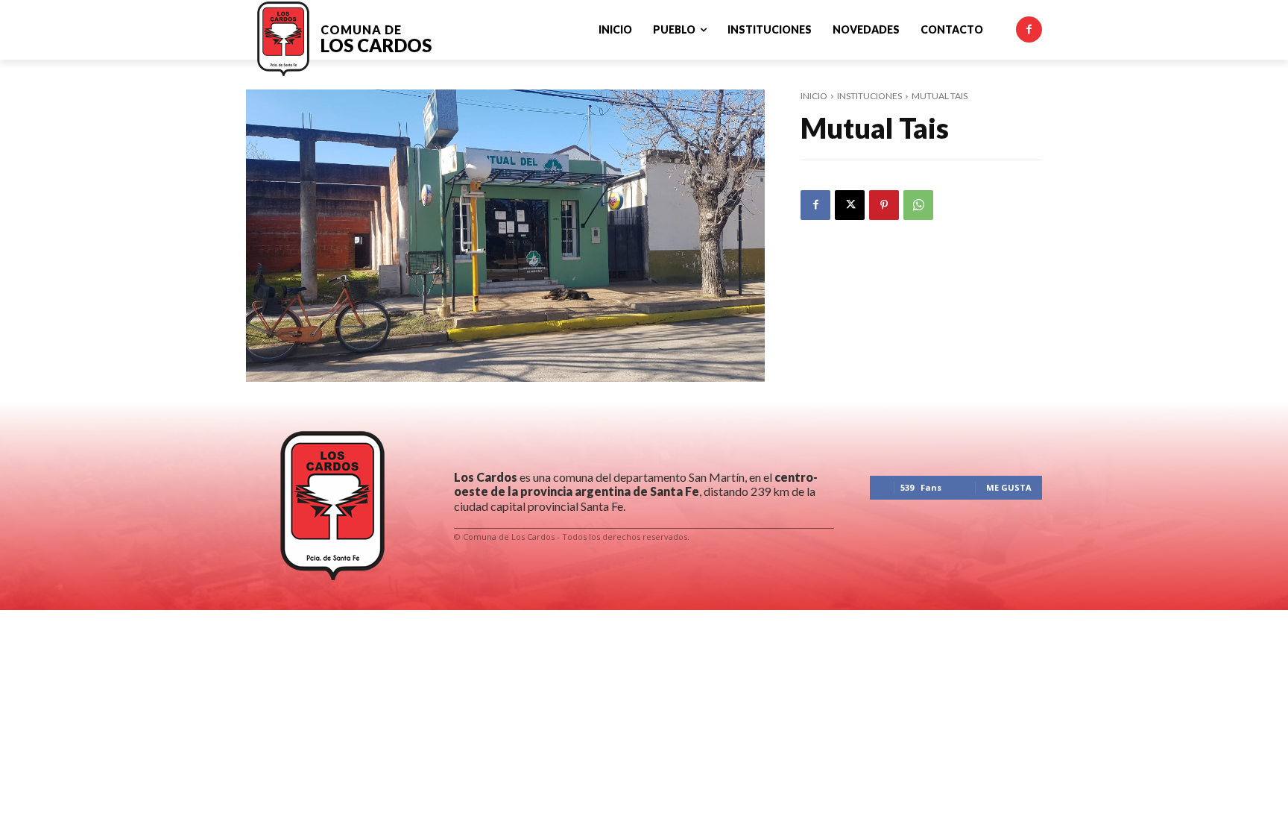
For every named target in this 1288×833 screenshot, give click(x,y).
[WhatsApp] (918, 205)
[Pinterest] (884, 205)
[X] (850, 205)
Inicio (814, 95)
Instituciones (869, 95)
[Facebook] (1029, 29)
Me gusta (1009, 487)
